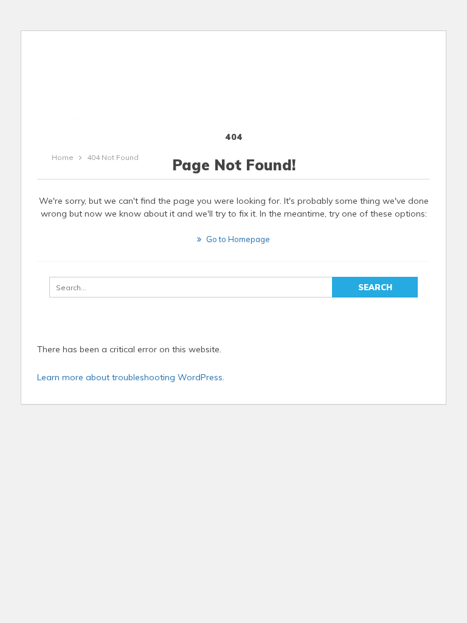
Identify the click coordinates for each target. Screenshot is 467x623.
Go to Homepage (237, 239)
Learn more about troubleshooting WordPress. (130, 377)
